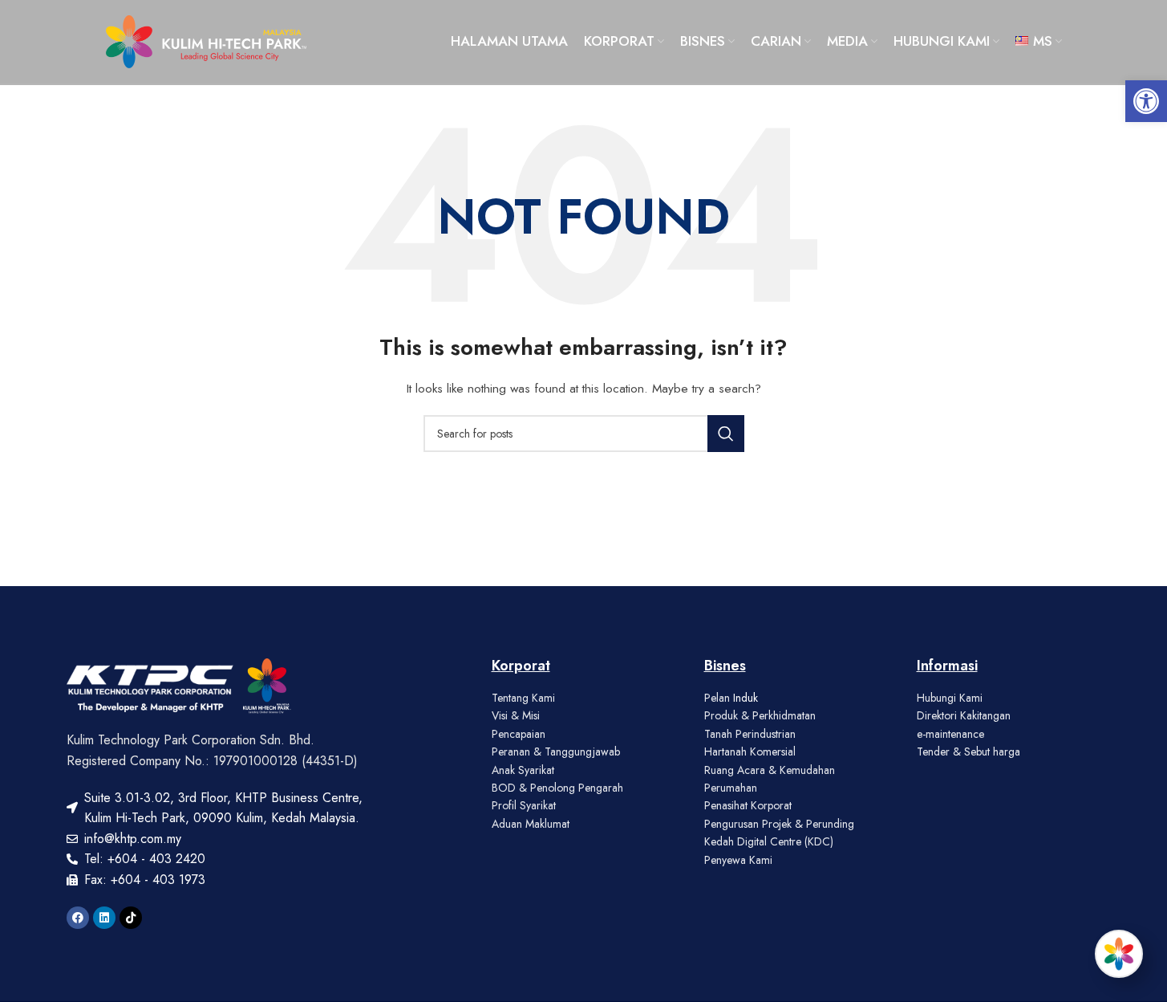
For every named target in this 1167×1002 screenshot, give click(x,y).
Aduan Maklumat (530, 824)
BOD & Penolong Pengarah (557, 788)
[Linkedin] (104, 917)
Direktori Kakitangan (964, 715)
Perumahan (730, 788)
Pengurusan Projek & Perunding (779, 824)
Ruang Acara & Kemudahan (769, 770)
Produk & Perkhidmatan (760, 715)
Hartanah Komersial (750, 751)
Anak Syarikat (523, 770)
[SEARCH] (725, 433)
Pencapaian (518, 734)
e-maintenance (950, 734)
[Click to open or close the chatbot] (1119, 954)
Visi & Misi (516, 715)
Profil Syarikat (524, 805)
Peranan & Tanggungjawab (556, 751)
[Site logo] (206, 40)
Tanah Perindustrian (750, 734)
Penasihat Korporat (748, 805)
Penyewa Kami (738, 860)
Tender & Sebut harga (968, 751)
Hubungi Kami (950, 698)
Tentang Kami (523, 698)
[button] (1146, 101)
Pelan (718, 698)
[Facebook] (78, 917)
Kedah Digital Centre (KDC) (768, 841)
